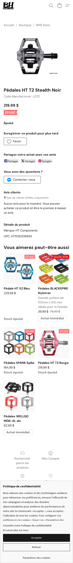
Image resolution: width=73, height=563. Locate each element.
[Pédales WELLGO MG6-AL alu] (19, 396)
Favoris (50, 481)
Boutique (25, 25)
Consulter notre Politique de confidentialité (27, 525)
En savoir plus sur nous (15, 530)
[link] (36, 556)
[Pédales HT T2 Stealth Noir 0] (36, 56)
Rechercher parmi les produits (22, 463)
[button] (8, 5)
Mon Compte (50, 458)
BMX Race (43, 25)
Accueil (9, 25)
